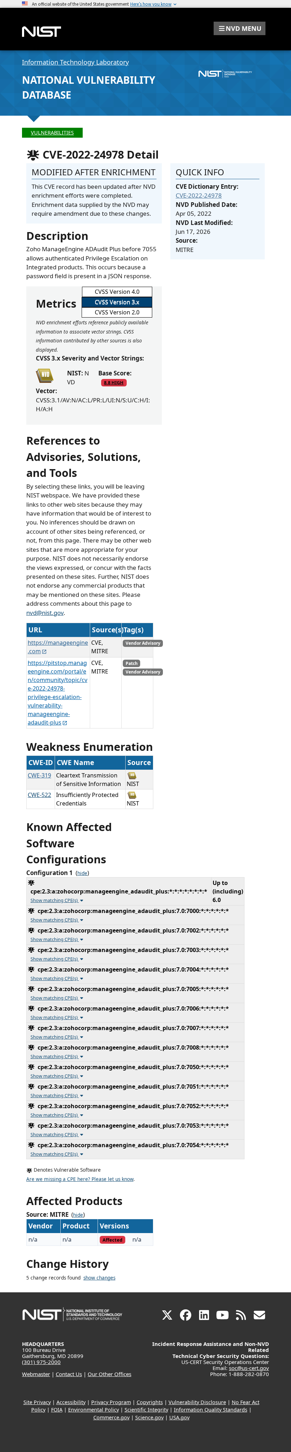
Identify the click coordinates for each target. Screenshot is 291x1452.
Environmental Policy (93, 1409)
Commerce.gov (111, 1417)
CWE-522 (39, 795)
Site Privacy (37, 1402)
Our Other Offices (109, 1373)
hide (82, 873)
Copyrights (150, 1402)
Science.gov (149, 1417)
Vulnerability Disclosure (197, 1402)
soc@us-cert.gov (249, 1367)
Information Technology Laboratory (75, 62)
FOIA (56, 1409)
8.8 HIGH (113, 382)
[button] (239, 28)
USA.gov (179, 1417)
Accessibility (71, 1402)
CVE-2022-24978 (199, 195)
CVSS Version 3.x (117, 302)
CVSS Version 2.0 (117, 312)
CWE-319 (39, 775)
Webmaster (36, 1373)
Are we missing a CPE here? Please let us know (79, 1179)
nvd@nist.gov (45, 613)
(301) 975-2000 (41, 1361)
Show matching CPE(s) (55, 900)
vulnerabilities (52, 132)
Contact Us (69, 1373)
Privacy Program (111, 1402)
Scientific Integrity (146, 1409)
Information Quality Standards (210, 1409)
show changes (99, 1278)
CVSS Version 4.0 (117, 292)
